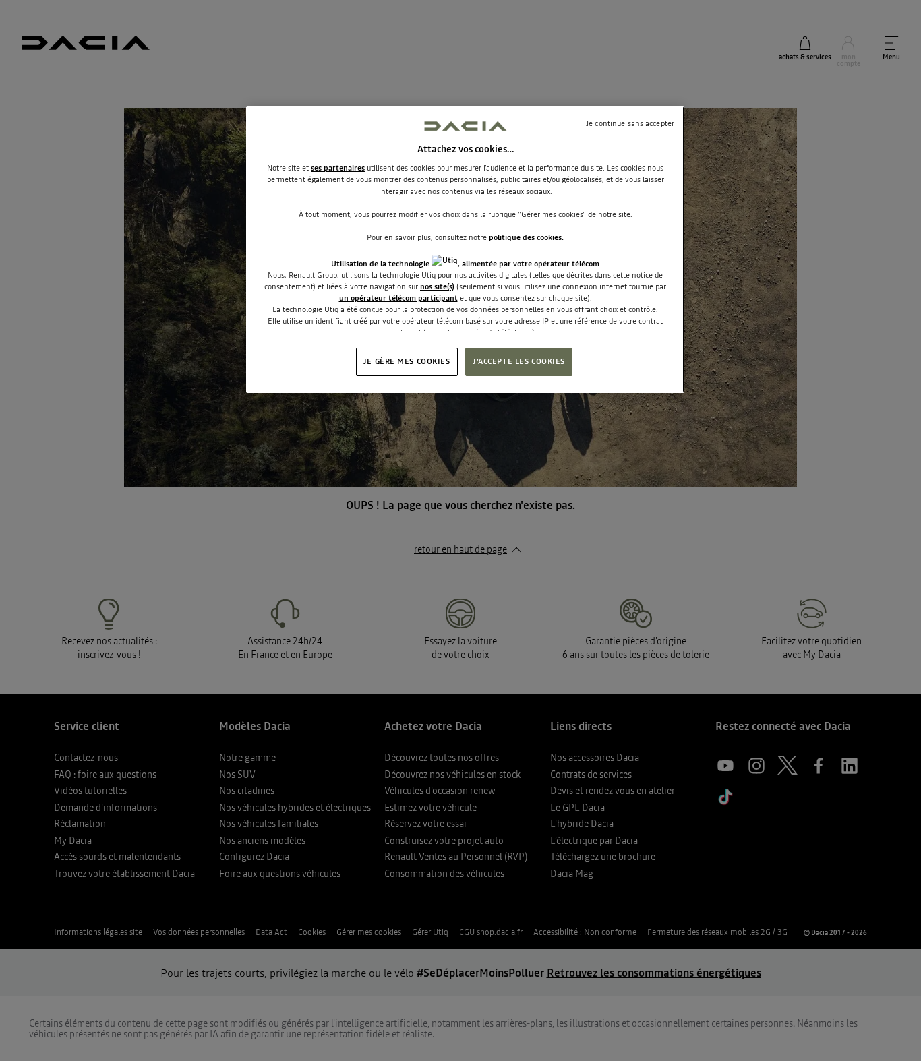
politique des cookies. (526, 237)
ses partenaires (338, 167)
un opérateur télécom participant (398, 298)
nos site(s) (437, 286)
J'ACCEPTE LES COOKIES (519, 361)
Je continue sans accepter (630, 123)
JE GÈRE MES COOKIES (406, 361)
